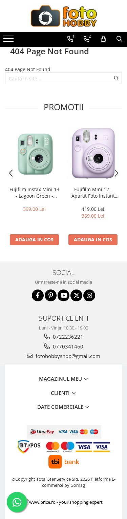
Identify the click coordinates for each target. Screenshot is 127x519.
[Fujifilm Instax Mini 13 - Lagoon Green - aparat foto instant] (34, 153)
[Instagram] (89, 295)
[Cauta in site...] (119, 39)
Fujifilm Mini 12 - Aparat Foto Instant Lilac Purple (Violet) (93, 192)
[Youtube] (63, 295)
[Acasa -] (64, 16)
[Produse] (9, 41)
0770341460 (67, 346)
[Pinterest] (51, 295)
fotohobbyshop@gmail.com (67, 356)
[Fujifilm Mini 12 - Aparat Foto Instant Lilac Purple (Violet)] (93, 153)
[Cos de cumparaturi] (103, 39)
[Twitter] (76, 295)
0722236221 (67, 336)
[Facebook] (38, 295)
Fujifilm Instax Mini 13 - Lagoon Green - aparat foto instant (34, 192)
